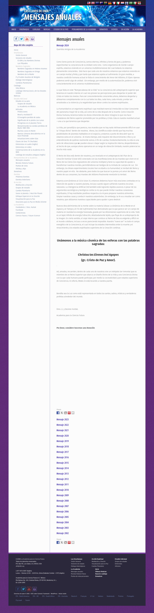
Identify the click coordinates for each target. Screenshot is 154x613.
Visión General (21, 55)
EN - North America (22, 596)
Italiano (100, 596)
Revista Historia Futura (24, 163)
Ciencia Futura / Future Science (28, 215)
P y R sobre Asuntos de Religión (28, 77)
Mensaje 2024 (63, 45)
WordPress (54, 593)
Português (130, 596)
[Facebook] (16, 39)
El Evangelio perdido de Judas (29, 117)
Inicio (16, 50)
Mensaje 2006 (63, 511)
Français (84, 596)
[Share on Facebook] (58, 412)
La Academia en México (27, 106)
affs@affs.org (20, 566)
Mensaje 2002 (63, 533)
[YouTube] (27, 39)
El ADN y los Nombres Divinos (29, 60)
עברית (92, 596)
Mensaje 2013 (63, 473)
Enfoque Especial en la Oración (28, 196)
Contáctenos (20, 213)
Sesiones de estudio (23, 58)
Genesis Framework (44, 593)
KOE (32, 593)
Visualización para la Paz (25, 199)
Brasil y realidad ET (25, 114)
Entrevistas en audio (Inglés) (27, 144)
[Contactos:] (34, 589)
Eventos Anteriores (23, 179)
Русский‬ (19, 600)
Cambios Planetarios (24, 83)
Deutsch (74, 596)
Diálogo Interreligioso (24, 80)
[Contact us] (32, 39)
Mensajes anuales (23, 160)
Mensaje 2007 (63, 506)
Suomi (27, 600)
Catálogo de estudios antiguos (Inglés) (30, 155)
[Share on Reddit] (65, 412)
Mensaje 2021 (63, 430)
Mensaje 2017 (63, 451)
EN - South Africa (48, 596)
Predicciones (22, 112)
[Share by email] (72, 412)
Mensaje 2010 (63, 489)
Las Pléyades (23, 63)
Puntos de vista (22, 166)
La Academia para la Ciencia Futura (32, 559)
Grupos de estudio (25, 103)
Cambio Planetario (23, 190)
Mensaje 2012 (63, 479)
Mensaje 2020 (63, 435)
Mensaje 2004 (63, 522)
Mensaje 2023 (63, 419)
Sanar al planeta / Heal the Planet (29, 193)
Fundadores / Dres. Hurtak (26, 207)
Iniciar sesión (62, 593)
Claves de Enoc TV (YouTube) (27, 141)
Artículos (19, 109)
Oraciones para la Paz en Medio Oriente (31, 202)
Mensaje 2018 (63, 446)
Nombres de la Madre (26, 74)
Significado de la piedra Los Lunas (31, 120)
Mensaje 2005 (63, 516)
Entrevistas (118, 564)
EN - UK (36, 596)
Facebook (19, 210)
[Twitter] (21, 39)
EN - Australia (63, 596)
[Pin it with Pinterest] (69, 412)
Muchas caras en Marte (26, 131)
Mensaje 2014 (63, 468)
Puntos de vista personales (80, 576)
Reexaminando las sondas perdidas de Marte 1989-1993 (32, 127)
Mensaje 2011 (63, 484)
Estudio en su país (23, 101)
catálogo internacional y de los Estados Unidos (31, 92)
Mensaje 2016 (63, 457)
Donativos (18, 171)
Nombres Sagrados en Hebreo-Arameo (32, 68)
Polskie (120, 596)
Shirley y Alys (21, 168)
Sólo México (20, 88)
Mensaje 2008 (63, 500)
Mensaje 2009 (63, 495)
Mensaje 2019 (63, 441)
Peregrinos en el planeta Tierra (29, 123)
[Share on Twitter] (61, 412)
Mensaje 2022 (63, 424)
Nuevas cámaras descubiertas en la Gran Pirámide (31, 134)
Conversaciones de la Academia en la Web (30, 151)
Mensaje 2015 (63, 462)
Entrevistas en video (23, 147)
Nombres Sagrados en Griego (29, 71)
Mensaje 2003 (63, 527)
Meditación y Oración (24, 185)
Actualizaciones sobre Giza (28, 138)
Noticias (17, 96)
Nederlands (111, 596)
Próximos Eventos (22, 177)
